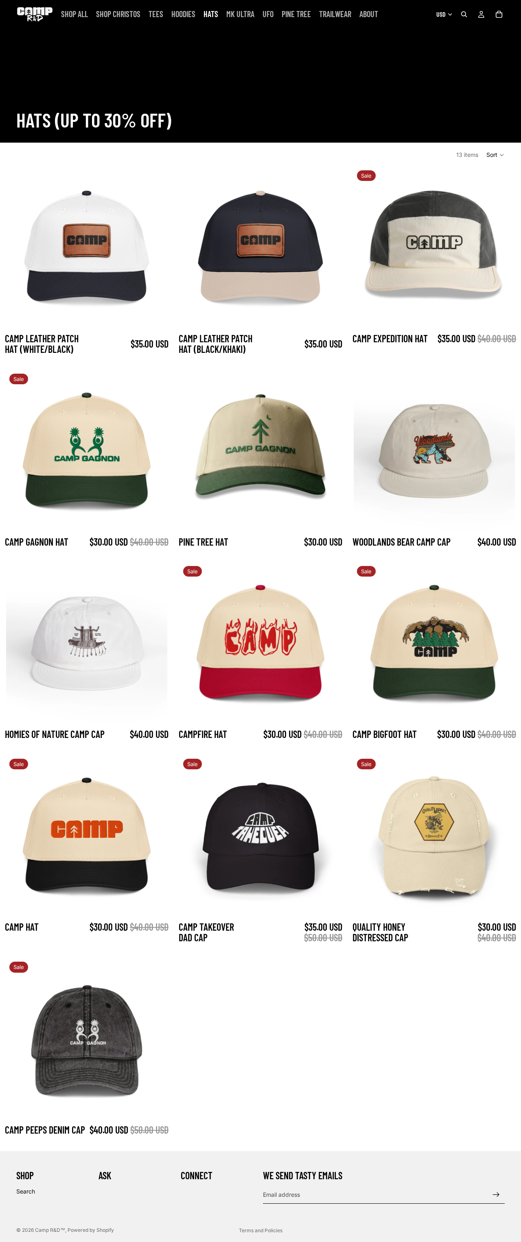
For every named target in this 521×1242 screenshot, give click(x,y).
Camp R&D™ (50, 1230)
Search (25, 1191)
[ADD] (154, 315)
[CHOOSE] (502, 519)
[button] (495, 155)
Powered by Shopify (91, 1230)
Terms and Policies (260, 1230)
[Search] (464, 14)
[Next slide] (155, 248)
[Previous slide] (18, 248)
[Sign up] (496, 1194)
